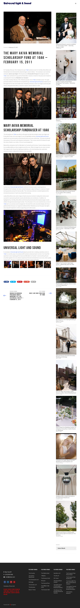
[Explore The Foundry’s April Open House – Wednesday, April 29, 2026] (66, 247)
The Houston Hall (45, 589)
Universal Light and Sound (36, 81)
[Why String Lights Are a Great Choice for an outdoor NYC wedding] (66, 175)
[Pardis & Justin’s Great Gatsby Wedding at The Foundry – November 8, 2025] (66, 65)
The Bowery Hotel (45, 578)
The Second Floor (45, 583)
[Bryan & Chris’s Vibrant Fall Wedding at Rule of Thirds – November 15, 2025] (66, 211)
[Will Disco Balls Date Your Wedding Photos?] (66, 102)
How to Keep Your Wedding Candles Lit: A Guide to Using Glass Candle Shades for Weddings (66, 429)
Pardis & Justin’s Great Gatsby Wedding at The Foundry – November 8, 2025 (65, 83)
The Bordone (32, 587)
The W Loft (56, 575)
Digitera (14, 604)
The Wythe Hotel (45, 573)
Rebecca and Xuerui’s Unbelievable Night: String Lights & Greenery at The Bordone (66, 534)
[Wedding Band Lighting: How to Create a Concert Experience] (66, 275)
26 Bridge (31, 582)
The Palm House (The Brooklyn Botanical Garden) (58, 586)
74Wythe (43, 575)
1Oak (27, 70)
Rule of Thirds (32, 589)
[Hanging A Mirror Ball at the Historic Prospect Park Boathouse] (66, 480)
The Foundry (32, 573)
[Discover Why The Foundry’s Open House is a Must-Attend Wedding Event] (66, 375)
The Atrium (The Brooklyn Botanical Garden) (58, 591)
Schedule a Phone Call (9, 586)
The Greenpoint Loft (34, 579)
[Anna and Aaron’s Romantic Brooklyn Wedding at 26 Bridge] (66, 339)
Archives (58, 544)
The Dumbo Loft (33, 584)
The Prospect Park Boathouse (70, 578)
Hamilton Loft (57, 573)
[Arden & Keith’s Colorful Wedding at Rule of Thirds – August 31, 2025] (66, 139)
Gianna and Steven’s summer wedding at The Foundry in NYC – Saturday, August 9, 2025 (66, 46)
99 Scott (43, 580)
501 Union (56, 578)
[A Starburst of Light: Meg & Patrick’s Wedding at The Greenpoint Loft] (66, 446)
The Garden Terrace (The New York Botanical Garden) (71, 588)
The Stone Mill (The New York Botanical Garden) (71, 582)
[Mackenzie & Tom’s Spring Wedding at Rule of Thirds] (66, 303)
